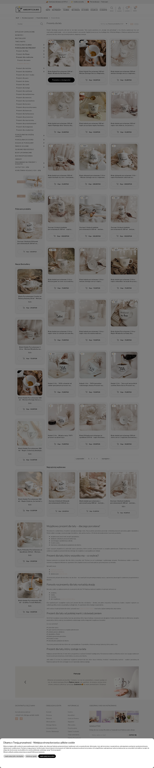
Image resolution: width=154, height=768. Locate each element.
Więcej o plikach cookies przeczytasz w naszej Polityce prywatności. (24, 752)
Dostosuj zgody (31, 756)
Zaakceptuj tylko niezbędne (14, 756)
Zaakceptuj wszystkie (47, 756)
